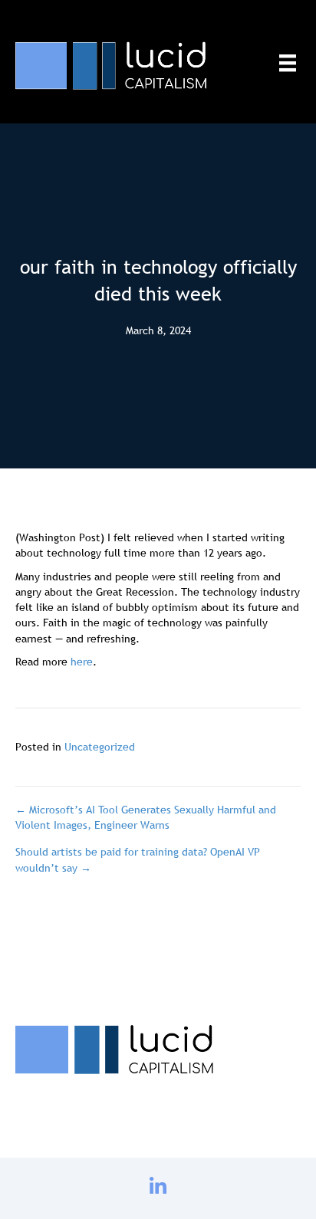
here (82, 662)
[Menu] (287, 63)
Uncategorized (99, 747)
